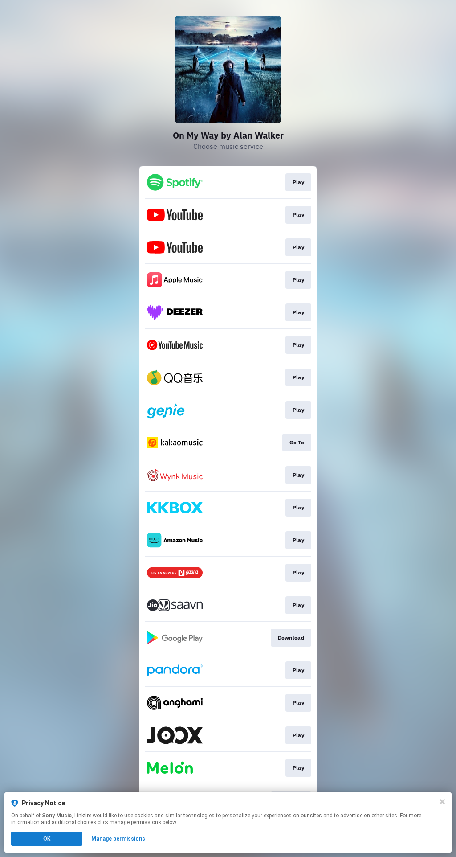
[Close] (442, 802)
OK (46, 839)
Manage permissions (118, 839)
